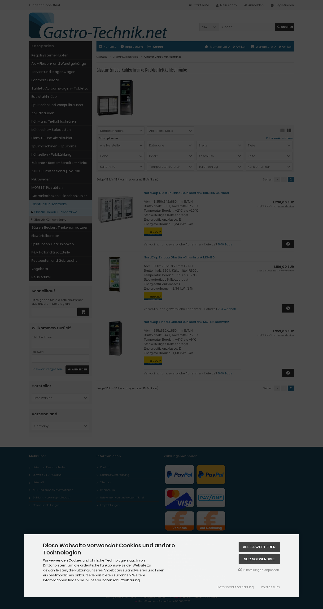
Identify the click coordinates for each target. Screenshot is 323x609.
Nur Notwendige (259, 559)
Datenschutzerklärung (235, 587)
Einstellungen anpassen (260, 570)
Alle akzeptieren (259, 547)
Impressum (270, 587)
